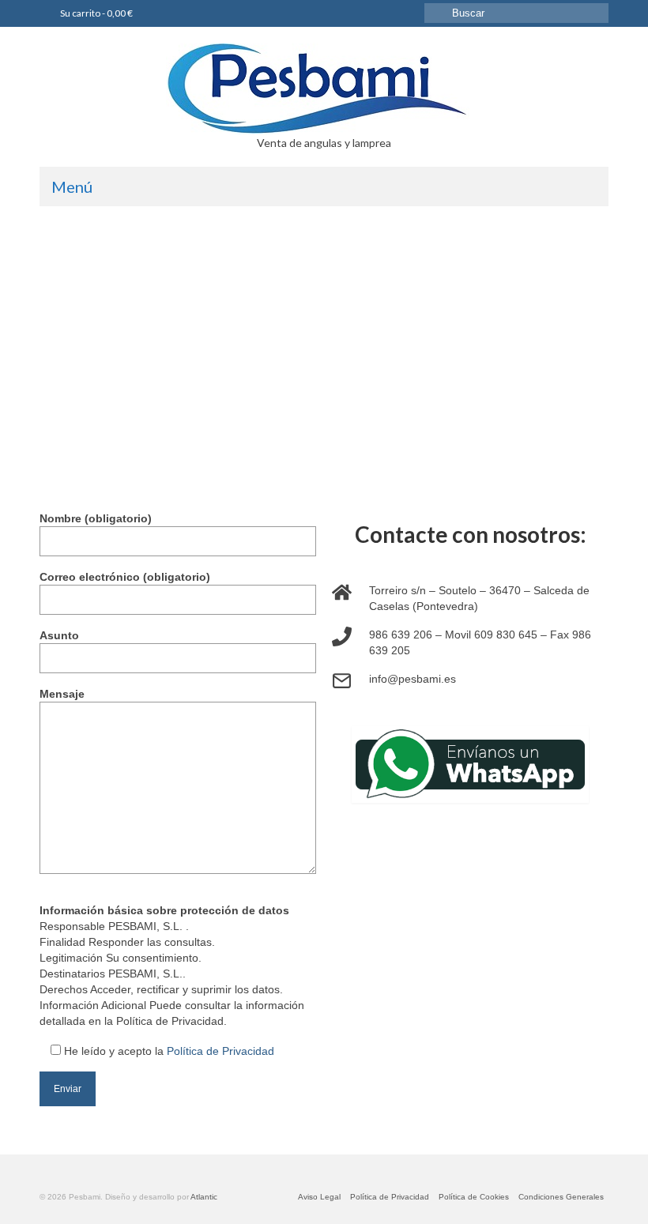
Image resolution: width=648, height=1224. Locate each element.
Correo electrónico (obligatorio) (125, 577)
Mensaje (62, 693)
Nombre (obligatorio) (96, 518)
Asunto (59, 635)
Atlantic (203, 1196)
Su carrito (95, 13)
